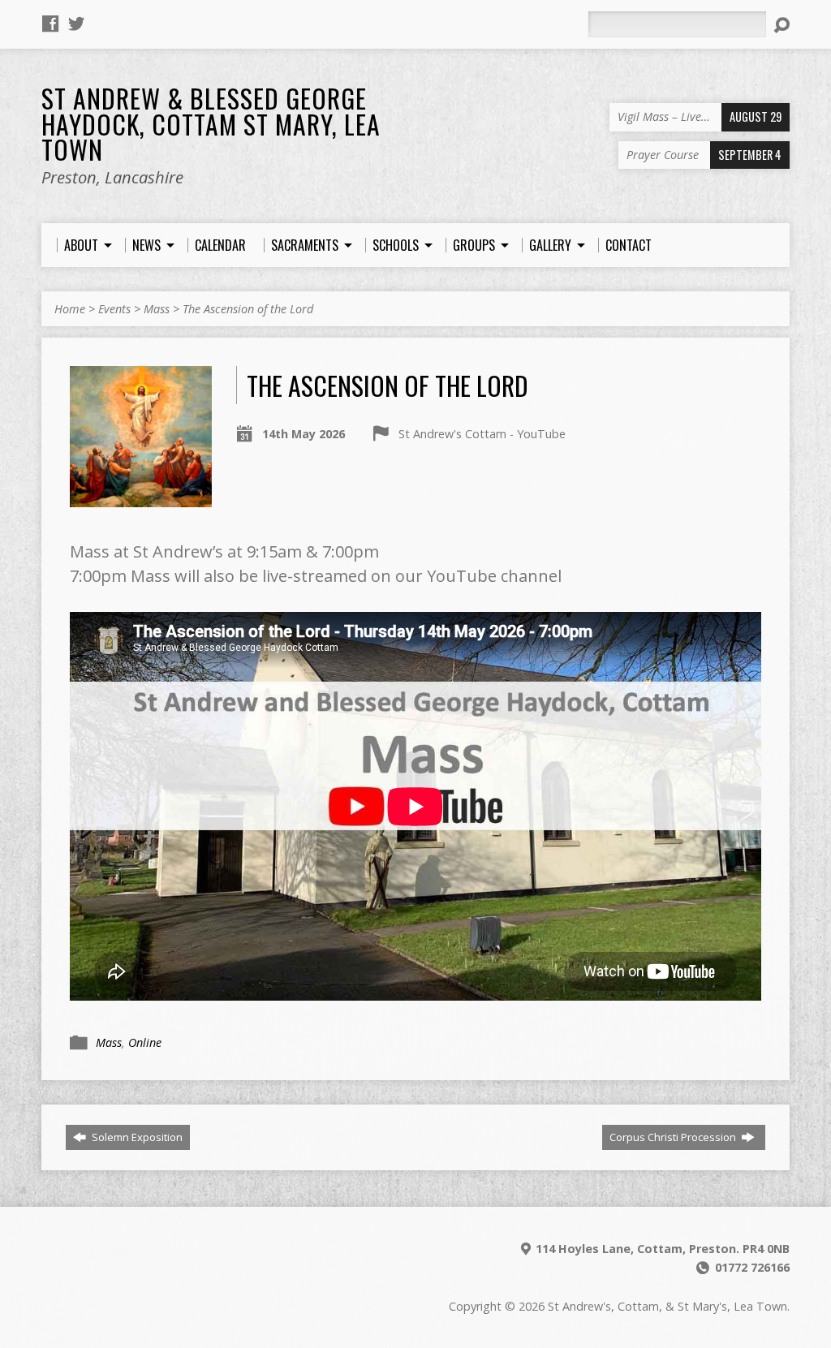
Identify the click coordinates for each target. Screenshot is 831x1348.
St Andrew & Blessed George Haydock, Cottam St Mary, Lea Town (211, 123)
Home (69, 309)
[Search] (781, 25)
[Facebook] (50, 23)
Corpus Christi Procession (673, 1137)
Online (144, 1042)
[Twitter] (76, 23)
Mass (157, 309)
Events (114, 309)
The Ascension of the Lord (248, 309)
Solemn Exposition (136, 1137)
